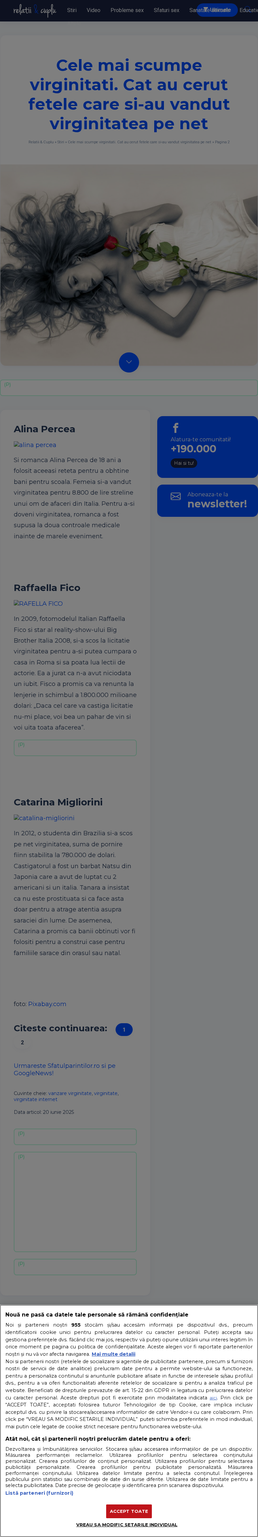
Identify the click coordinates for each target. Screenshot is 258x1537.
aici (213, 1397)
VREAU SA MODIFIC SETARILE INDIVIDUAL (127, 1524)
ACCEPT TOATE (129, 1511)
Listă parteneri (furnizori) (39, 1493)
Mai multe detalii (113, 1354)
